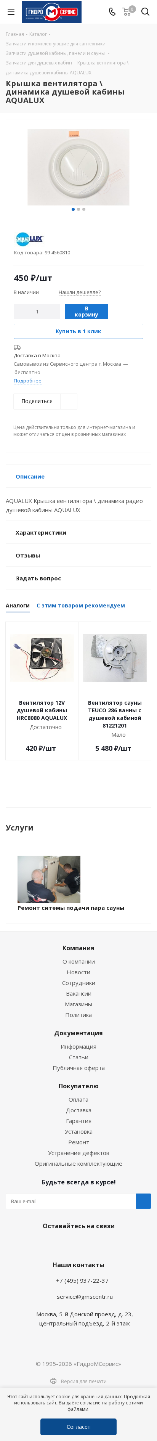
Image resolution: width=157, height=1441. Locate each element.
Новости (78, 972)
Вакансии (78, 993)
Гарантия (78, 1121)
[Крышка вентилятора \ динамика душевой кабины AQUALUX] (78, 167)
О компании (78, 961)
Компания (78, 948)
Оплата (78, 1099)
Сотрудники (78, 982)
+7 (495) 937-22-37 (82, 1280)
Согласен (79, 1426)
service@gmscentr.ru (85, 1296)
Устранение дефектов (78, 1153)
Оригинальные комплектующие (78, 1163)
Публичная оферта (79, 1068)
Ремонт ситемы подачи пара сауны (71, 907)
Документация (78, 1033)
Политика (78, 1014)
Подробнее (28, 380)
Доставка (78, 1110)
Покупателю (79, 1086)
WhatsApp (76, 1243)
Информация (78, 1046)
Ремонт (78, 1142)
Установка (79, 1131)
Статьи (78, 1057)
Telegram (57, 1243)
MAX (95, 1243)
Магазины (78, 1004)
